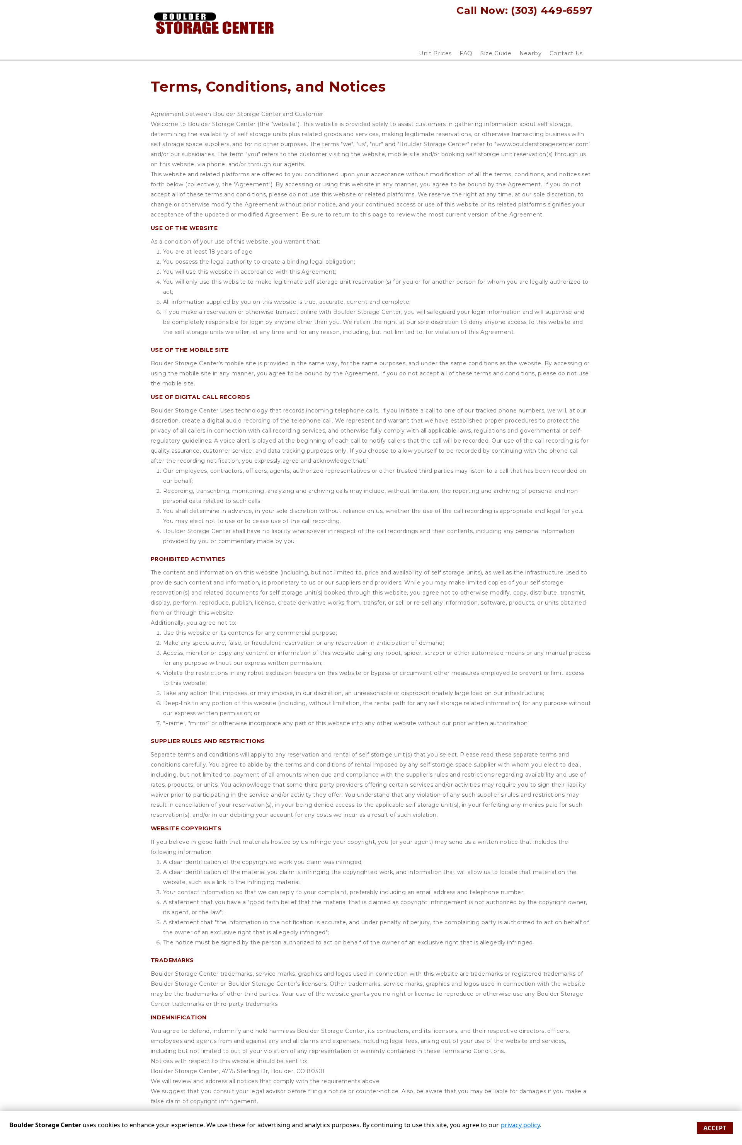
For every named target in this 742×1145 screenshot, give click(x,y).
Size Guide (496, 53)
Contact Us (566, 53)
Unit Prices (435, 53)
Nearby (530, 53)
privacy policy (520, 1125)
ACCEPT (714, 1128)
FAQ (466, 53)
